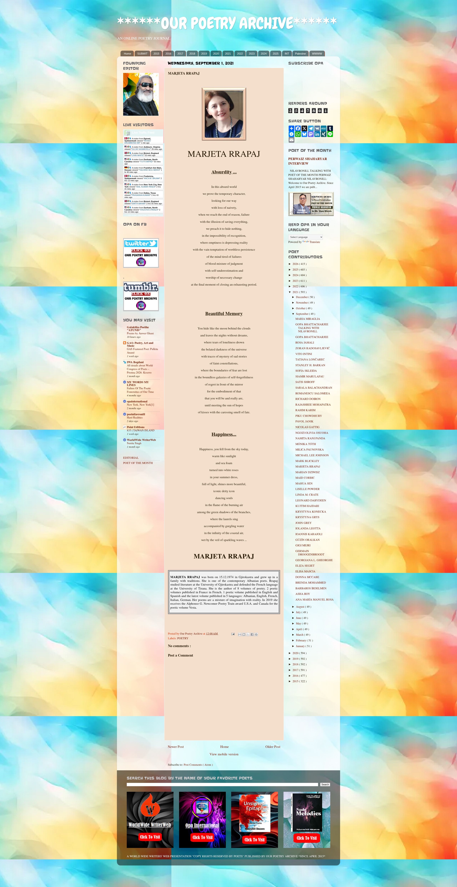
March (300, 635)
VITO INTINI (303, 354)
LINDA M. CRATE (306, 495)
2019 (204, 53)
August (300, 607)
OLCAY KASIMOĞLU (141, 149)
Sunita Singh (134, 443)
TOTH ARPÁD (146, 162)
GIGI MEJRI (302, 545)
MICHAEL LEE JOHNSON (312, 455)
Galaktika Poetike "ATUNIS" (138, 328)
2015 (156, 53)
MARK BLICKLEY (307, 461)
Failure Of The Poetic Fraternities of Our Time (140, 389)
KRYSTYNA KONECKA (310, 512)
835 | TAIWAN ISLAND (140, 430)
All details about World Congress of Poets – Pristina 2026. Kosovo (140, 369)
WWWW (317, 53)
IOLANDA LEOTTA (308, 528)
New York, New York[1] (140, 404)
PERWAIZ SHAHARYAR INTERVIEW (307, 161)
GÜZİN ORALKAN (307, 540)
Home (127, 53)
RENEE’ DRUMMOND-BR (137, 142)
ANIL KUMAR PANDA (145, 187)
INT (287, 53)
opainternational (137, 401)
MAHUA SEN (304, 483)
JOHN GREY (303, 523)
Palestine (300, 53)
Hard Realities (135, 417)
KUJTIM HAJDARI (307, 506)
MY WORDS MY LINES (138, 383)
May (299, 623)
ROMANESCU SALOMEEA (312, 393)
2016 (168, 53)
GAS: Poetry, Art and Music (140, 344)
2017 (180, 53)
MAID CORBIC (305, 478)
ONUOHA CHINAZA (149, 210)
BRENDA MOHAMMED (310, 582)
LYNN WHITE (138, 155)
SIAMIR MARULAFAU (309, 376)
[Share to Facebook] (252, 634)
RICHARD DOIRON (308, 399)
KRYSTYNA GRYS (307, 517)
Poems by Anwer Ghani (140, 333)
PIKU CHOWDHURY (308, 416)
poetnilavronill (136, 414)
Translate (315, 242)
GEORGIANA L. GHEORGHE (314, 560)
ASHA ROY (302, 594)
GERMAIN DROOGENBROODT (309, 552)
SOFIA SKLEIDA (306, 371)
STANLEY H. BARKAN (310, 365)
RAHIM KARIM (305, 410)
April (299, 629)
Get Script (132, 215)
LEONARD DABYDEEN (310, 500)
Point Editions (135, 427)
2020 (216, 53)
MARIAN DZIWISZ (307, 472)
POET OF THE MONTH (138, 463)
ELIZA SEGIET (305, 566)
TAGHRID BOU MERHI (149, 170)
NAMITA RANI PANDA (310, 438)
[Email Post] (232, 634)
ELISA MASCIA (305, 571)
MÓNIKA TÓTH (305, 444)
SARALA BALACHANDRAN (313, 388)
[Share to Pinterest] (256, 634)
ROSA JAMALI (304, 342)
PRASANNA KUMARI (141, 195)
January (300, 646)
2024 (264, 53)
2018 (192, 53)
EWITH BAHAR (138, 203)
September (302, 314)
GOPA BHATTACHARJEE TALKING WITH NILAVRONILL (311, 327)
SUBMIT (142, 53)
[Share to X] (248, 634)
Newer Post (176, 746)
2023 (252, 53)
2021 (228, 53)
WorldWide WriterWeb (141, 440)
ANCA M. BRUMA (151, 178)
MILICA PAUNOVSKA (309, 449)
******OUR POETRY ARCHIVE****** (227, 23)
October (301, 308)
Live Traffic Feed (143, 132)
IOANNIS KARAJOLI (308, 534)
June (299, 618)
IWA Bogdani (135, 362)
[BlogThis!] (244, 634)
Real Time (142, 215)
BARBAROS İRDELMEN (311, 588)
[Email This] (240, 634)
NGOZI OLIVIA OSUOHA (311, 433)
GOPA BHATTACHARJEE (311, 337)
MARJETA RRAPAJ (307, 466)
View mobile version (224, 754)
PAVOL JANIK (304, 421)
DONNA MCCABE (307, 577)
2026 (296, 264)
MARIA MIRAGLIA (307, 319)
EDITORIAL (131, 458)
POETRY (183, 638)
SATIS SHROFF (305, 382)
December (302, 297)
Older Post (272, 746)
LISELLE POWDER (307, 489)
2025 (275, 53)
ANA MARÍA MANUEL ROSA (314, 599)
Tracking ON (153, 215)
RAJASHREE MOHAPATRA (313, 404)
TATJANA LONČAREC (310, 359)
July (299, 612)
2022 (240, 53)
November (302, 302)
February (301, 640)
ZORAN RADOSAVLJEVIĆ (312, 348)
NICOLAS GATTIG (307, 427)
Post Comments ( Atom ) (198, 765)
